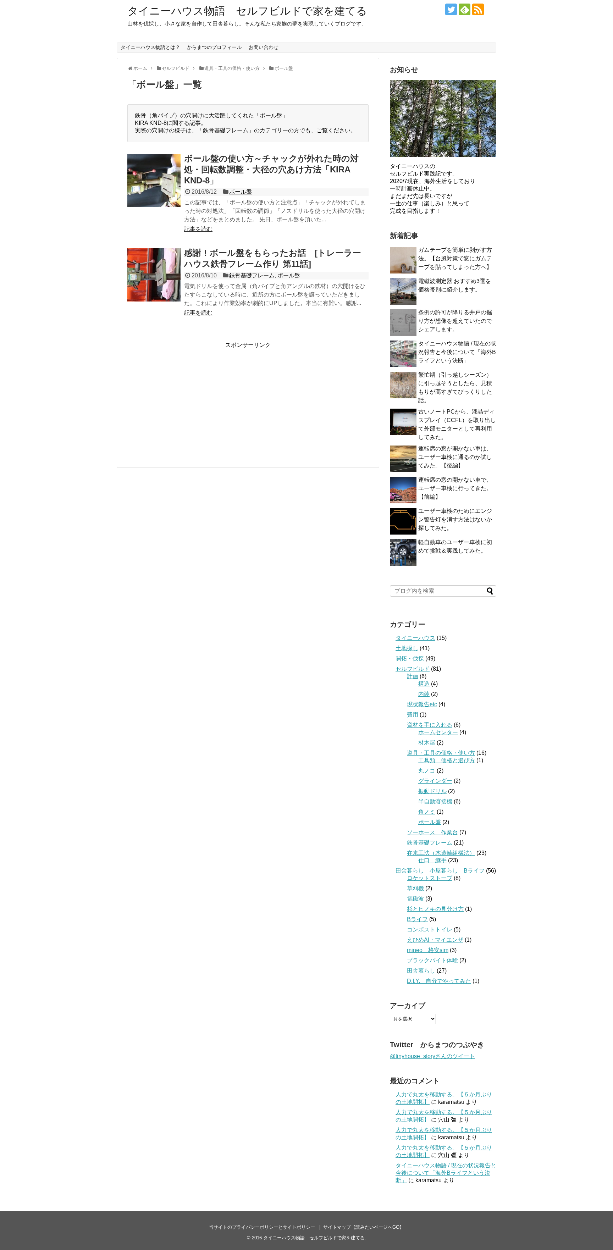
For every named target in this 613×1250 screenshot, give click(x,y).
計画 (412, 676)
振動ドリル (432, 791)
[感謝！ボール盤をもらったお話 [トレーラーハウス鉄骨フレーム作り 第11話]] (154, 275)
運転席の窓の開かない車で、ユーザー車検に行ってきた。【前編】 (455, 488)
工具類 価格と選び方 (446, 760)
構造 (424, 684)
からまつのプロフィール (214, 47)
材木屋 (426, 743)
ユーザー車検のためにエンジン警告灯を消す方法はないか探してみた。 (455, 519)
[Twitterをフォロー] (451, 9)
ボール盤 (240, 192)
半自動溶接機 (435, 801)
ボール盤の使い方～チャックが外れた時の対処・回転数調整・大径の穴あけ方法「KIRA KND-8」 (271, 169)
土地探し (407, 648)
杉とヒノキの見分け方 (435, 909)
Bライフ (417, 919)
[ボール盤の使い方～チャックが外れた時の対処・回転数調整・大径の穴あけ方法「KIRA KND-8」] (154, 180)
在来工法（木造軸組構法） (441, 853)
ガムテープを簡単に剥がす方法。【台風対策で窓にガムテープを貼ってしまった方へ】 (455, 258)
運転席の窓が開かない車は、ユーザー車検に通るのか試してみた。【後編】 (455, 457)
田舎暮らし (421, 971)
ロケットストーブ (429, 878)
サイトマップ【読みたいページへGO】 (363, 1227)
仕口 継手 (432, 860)
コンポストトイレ (429, 930)
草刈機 (415, 888)
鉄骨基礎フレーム (252, 275)
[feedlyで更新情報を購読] (464, 9)
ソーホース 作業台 (432, 832)
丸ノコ (426, 771)
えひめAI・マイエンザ (435, 940)
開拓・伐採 (410, 659)
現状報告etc (422, 704)
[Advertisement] (187, 398)
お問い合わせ (263, 47)
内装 (424, 694)
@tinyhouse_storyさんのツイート (432, 1056)
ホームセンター (438, 732)
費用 (412, 715)
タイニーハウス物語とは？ (150, 47)
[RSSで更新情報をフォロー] (478, 9)
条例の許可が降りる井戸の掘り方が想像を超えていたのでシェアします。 (455, 320)
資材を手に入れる (429, 725)
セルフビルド (413, 669)
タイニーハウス (415, 638)
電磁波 (415, 899)
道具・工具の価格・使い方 (441, 753)
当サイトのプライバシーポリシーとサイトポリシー (262, 1227)
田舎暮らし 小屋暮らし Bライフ (440, 871)
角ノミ (426, 812)
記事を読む (198, 229)
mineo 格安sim (427, 950)
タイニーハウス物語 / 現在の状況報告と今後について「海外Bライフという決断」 (457, 352)
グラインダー (435, 781)
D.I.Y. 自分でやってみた (439, 981)
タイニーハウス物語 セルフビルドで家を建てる (247, 11)
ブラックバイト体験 (432, 960)
